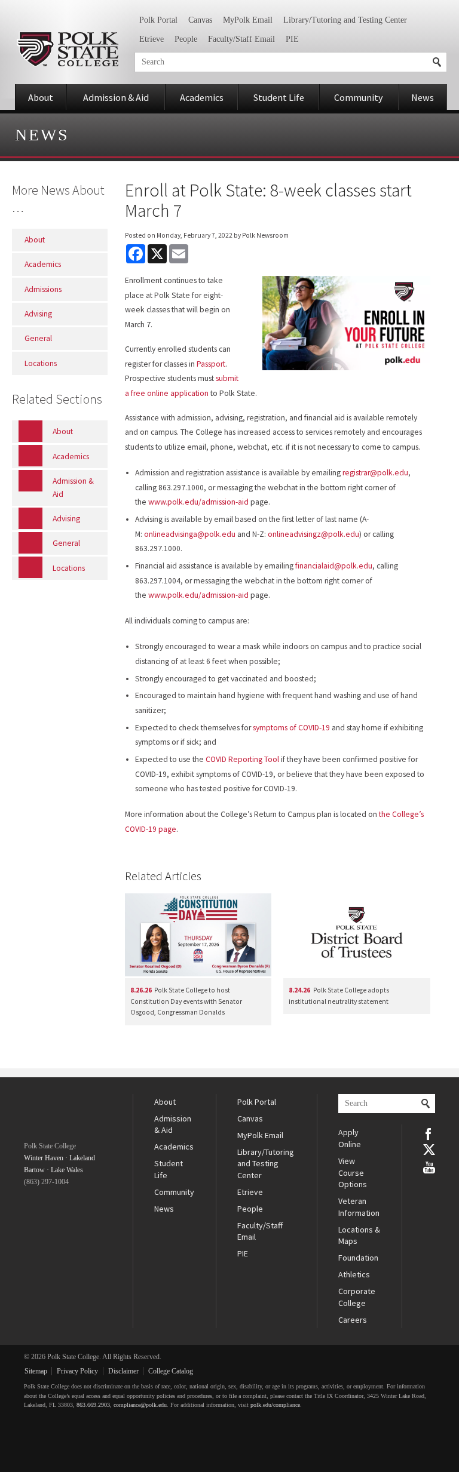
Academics (202, 97)
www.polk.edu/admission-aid (198, 502)
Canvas (200, 20)
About (40, 97)
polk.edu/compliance (275, 1405)
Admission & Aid (116, 97)
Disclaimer (123, 1371)
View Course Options (352, 1173)
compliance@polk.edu (140, 1405)
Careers (352, 1319)
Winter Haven (43, 1158)
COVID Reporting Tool (242, 759)
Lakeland (82, 1158)
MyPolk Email (248, 20)
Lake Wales (67, 1170)
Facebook (429, 1132)
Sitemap (36, 1371)
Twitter (429, 1149)
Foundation (358, 1257)
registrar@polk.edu (375, 473)
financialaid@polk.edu (333, 566)
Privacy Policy (77, 1371)
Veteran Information (359, 1207)
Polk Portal (158, 20)
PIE (292, 39)
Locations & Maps (359, 1235)
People (186, 39)
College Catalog (170, 1371)
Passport (211, 364)
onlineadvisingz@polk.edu (313, 534)
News (422, 97)
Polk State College (67, 49)
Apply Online (349, 1138)
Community (358, 97)
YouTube (429, 1166)
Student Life (278, 97)
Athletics (354, 1274)
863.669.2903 (93, 1405)
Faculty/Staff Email (241, 39)
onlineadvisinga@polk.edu (189, 534)
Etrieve (151, 39)
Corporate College (356, 1297)
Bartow (34, 1170)
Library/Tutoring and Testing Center (345, 20)
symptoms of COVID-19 (291, 728)
